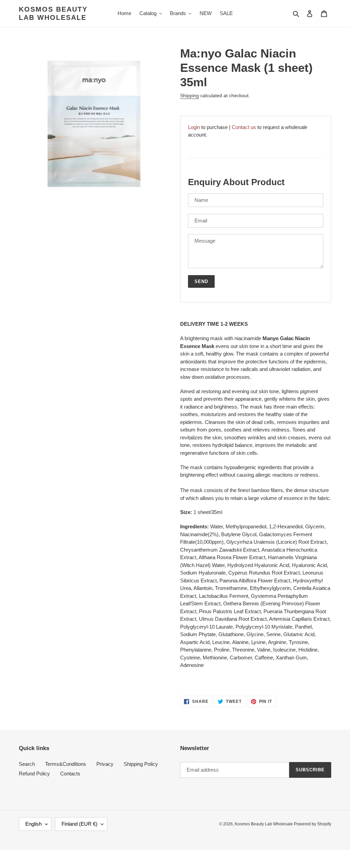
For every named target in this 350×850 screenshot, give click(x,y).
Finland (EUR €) (79, 824)
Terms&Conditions (65, 764)
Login (194, 127)
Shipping (189, 95)
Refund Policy (34, 773)
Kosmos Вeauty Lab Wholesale (53, 13)
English (33, 824)
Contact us (244, 127)
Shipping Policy (141, 764)
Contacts (70, 773)
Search (27, 764)
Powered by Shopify (312, 824)
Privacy (104, 764)
